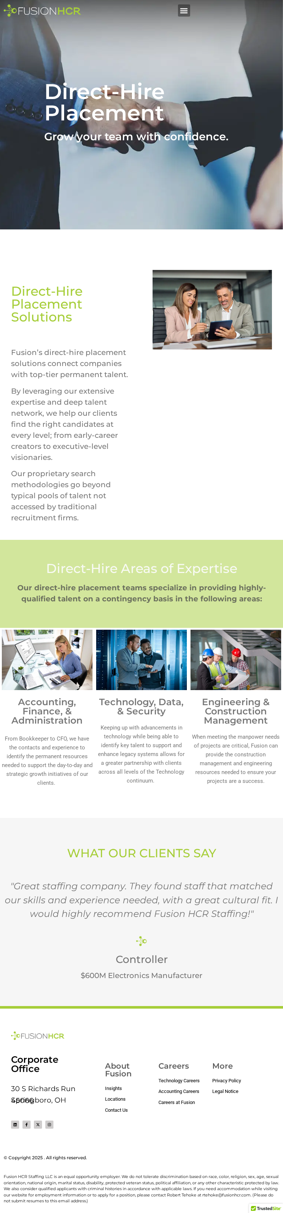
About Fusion (118, 1069)
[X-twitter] (38, 1125)
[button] (184, 10)
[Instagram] (49, 1125)
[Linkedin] (15, 1125)
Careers (173, 1065)
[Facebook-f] (26, 1125)
